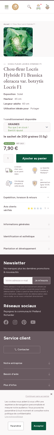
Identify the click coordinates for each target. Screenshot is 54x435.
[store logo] (15, 7)
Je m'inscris (41, 280)
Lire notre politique (14, 416)
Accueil (6, 24)
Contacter (23, 349)
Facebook (6, 322)
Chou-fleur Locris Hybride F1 (23, 24)
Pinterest (24, 322)
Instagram (15, 322)
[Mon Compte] (38, 7)
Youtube (33, 322)
